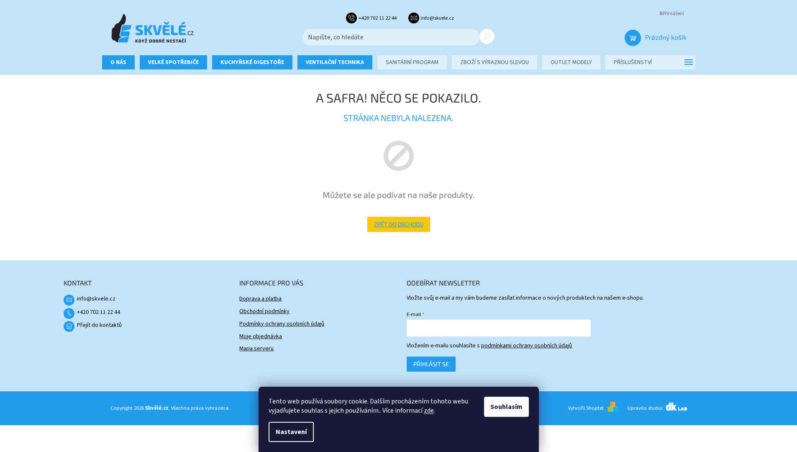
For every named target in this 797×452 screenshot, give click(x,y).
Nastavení (291, 432)
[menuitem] (118, 62)
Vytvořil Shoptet (586, 408)
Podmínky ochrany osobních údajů (281, 324)
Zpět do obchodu (398, 224)
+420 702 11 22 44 (98, 312)
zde (429, 410)
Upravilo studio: (646, 408)
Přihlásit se (431, 363)
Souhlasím (506, 406)
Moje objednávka (260, 336)
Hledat (487, 36)
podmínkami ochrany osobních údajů (526, 346)
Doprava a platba (260, 299)
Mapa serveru (256, 348)
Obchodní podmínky (264, 311)
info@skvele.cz (96, 299)
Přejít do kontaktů (99, 325)
